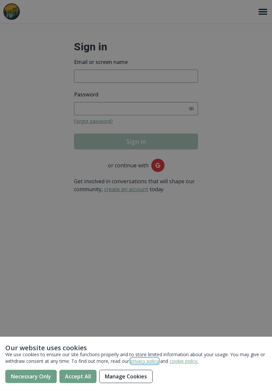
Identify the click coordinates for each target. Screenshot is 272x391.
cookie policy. (184, 361)
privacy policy (144, 361)
